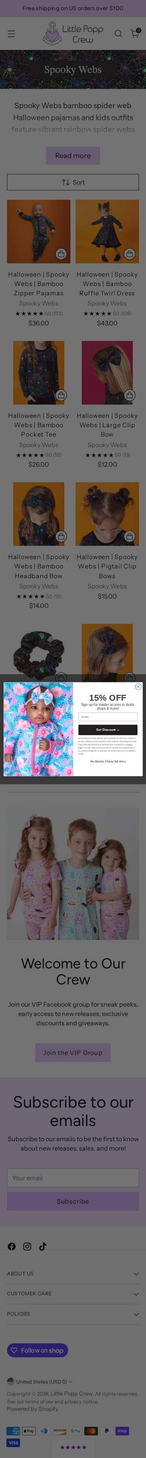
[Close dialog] (138, 687)
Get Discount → (108, 730)
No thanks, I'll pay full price (107, 761)
